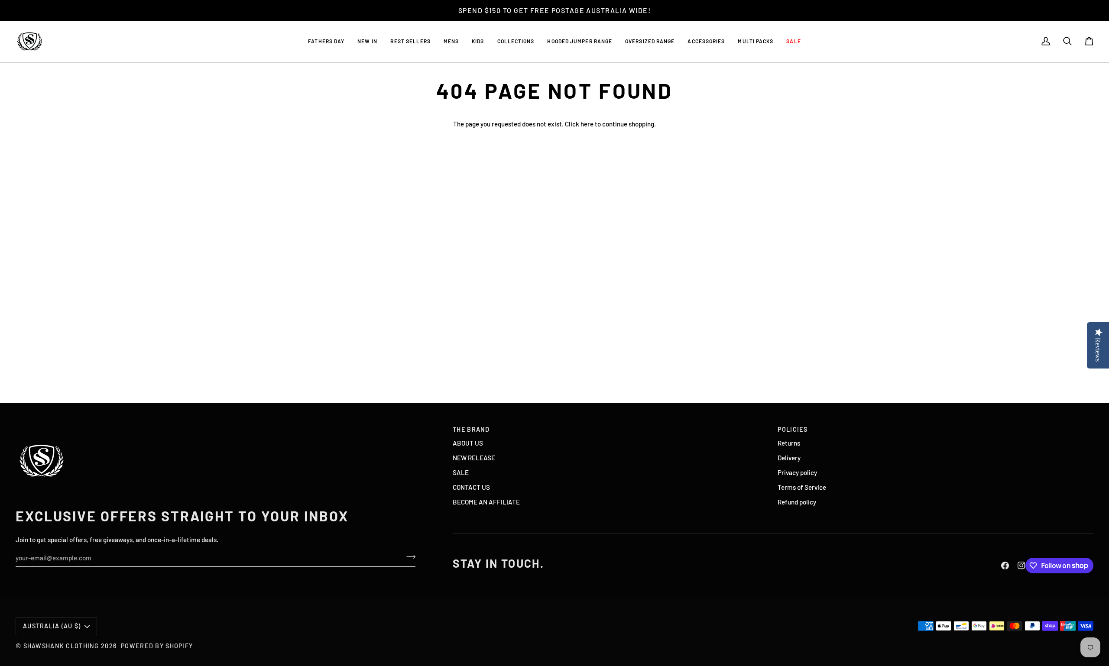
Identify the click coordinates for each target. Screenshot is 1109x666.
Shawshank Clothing (62, 646)
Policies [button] (792, 429)
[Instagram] (1021, 565)
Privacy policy (797, 472)
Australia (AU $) (52, 626)
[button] (410, 41)
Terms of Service (802, 487)
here (586, 124)
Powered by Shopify (157, 646)
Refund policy (797, 502)
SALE (461, 472)
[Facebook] (1005, 565)
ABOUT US (468, 443)
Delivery (789, 458)
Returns (789, 443)
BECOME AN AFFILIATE (486, 502)
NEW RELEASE (474, 458)
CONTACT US (471, 487)
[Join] (408, 557)
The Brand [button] (471, 429)
